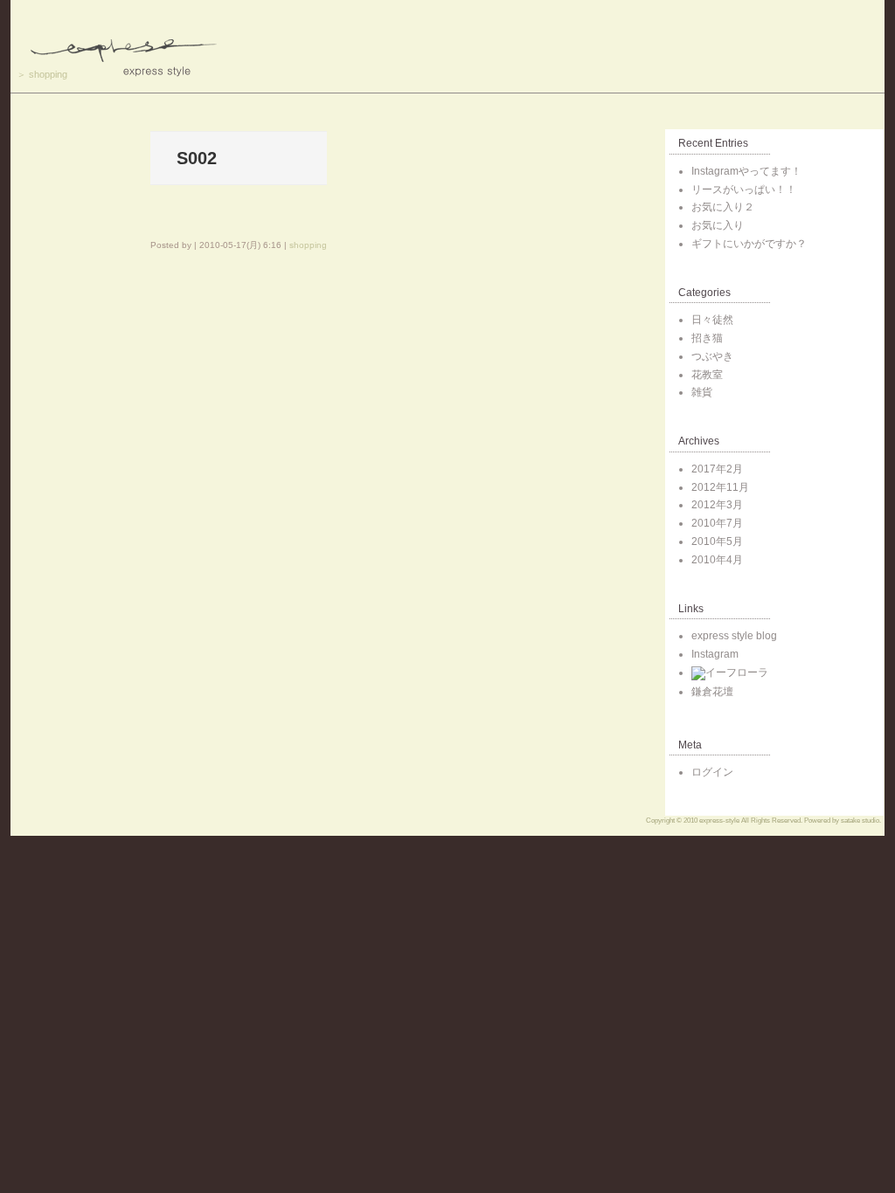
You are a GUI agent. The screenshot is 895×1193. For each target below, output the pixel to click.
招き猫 (707, 338)
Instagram (715, 654)
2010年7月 (717, 523)
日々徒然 (712, 320)
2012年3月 (717, 505)
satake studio (860, 820)
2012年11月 (720, 487)
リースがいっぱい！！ (743, 189)
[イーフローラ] (729, 672)
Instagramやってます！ (746, 171)
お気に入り (717, 225)
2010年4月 (717, 560)
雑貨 (701, 392)
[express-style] (447, 46)
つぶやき (712, 356)
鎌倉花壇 (712, 692)
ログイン (712, 772)
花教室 (707, 375)
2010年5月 (717, 541)
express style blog (734, 636)
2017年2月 (717, 469)
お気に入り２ (722, 207)
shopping (48, 74)
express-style (719, 820)
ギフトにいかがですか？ (749, 244)
